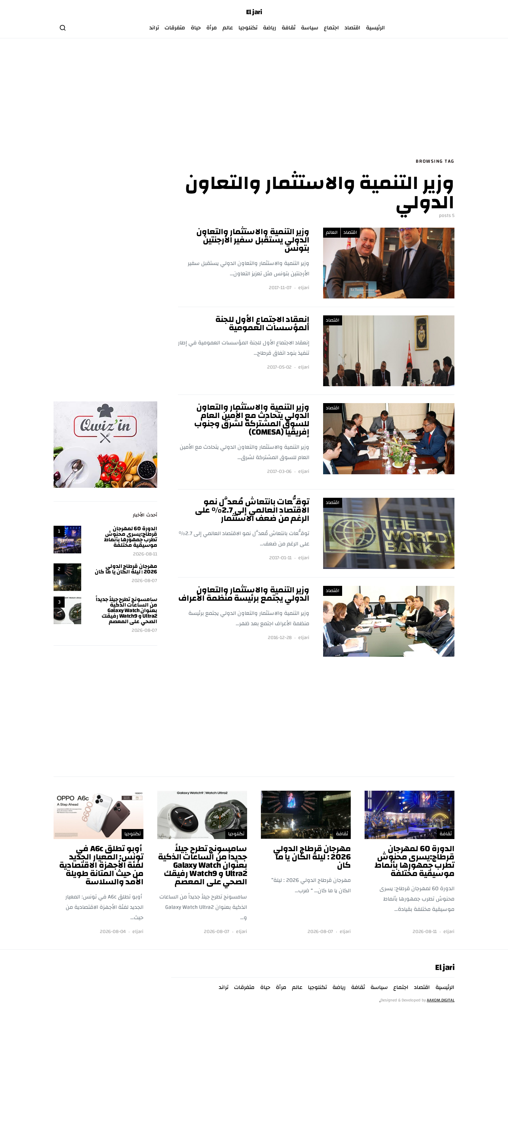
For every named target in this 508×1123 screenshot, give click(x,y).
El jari (254, 12)
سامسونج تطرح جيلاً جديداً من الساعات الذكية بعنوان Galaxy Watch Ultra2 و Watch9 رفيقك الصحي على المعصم (126, 610)
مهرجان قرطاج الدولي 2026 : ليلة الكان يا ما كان (126, 569)
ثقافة (288, 27)
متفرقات (174, 27)
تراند (154, 27)
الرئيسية (375, 27)
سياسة (309, 27)
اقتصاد (352, 27)
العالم (332, 232)
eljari (303, 288)
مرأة (211, 27)
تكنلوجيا (247, 27)
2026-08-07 (144, 580)
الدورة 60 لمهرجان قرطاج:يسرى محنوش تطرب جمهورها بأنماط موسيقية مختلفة (130, 536)
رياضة (269, 27)
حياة (196, 27)
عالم (228, 27)
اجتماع (331, 27)
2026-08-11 (145, 554)
